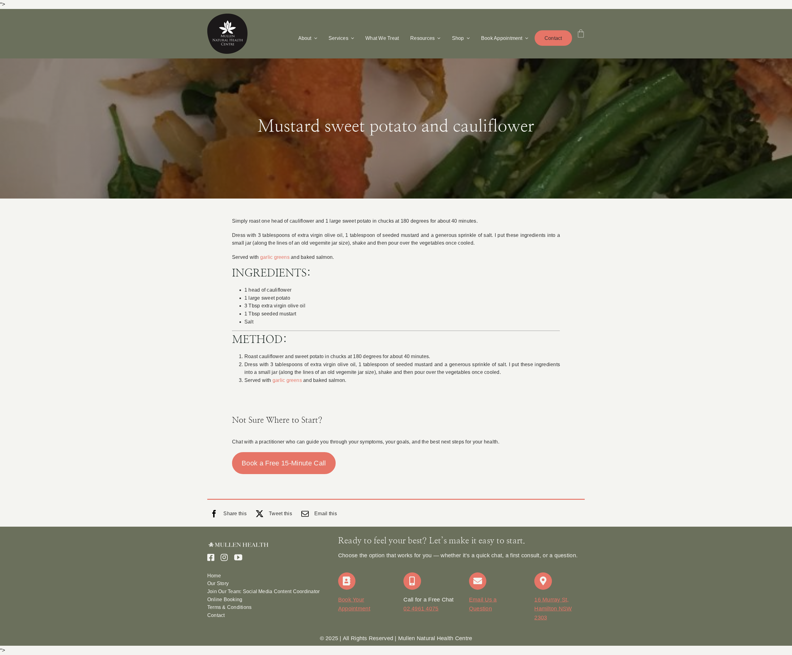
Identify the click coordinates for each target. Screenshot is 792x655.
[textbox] (396, 638)
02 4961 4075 (420, 609)
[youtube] (238, 557)
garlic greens (275, 257)
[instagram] (224, 557)
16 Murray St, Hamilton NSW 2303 (553, 609)
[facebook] (210, 557)
